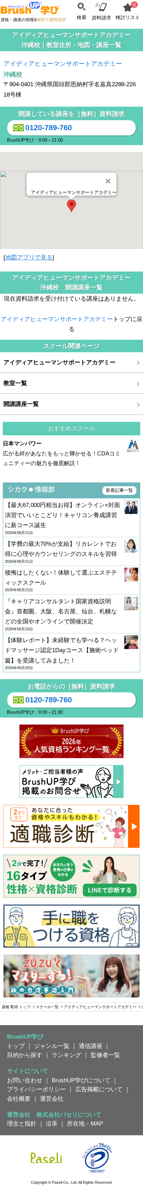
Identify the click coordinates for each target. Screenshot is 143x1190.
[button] (71, 206)
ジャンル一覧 (51, 1046)
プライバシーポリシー (36, 1089)
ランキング (66, 1055)
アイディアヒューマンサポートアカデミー (62, 63)
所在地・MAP (85, 1123)
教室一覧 (15, 383)
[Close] (108, 181)
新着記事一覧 (119, 490)
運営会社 (52, 1098)
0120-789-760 (48, 127)
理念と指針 (21, 1123)
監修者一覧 (105, 1055)
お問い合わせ (24, 1080)
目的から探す (24, 1055)
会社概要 (19, 1098)
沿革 (52, 1123)
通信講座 (90, 1046)
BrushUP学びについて (81, 1080)
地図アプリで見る (28, 257)
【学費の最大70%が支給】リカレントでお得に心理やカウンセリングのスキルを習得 (61, 552)
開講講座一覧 (21, 404)
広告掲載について (99, 1089)
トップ (16, 1046)
